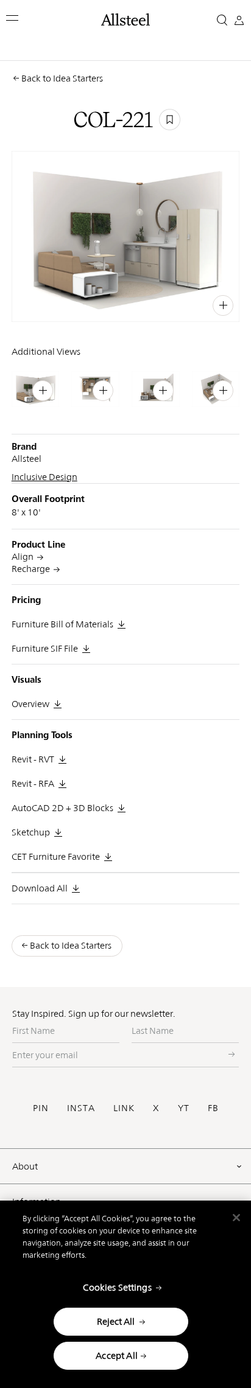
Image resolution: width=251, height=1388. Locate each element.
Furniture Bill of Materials (62, 624)
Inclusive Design (44, 477)
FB (213, 1108)
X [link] (211, 303)
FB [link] (197, 303)
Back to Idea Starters (62, 78)
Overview (30, 704)
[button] (13, 18)
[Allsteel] (125, 19)
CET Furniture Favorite (56, 856)
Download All (40, 888)
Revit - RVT (33, 759)
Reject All (116, 1321)
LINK (124, 1108)
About (25, 1166)
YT (183, 1108)
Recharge (31, 568)
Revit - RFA (33, 783)
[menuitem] (134, 304)
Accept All (117, 1355)
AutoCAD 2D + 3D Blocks (62, 808)
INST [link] (178, 303)
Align (23, 556)
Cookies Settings (117, 1287)
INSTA (81, 1108)
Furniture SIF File (45, 648)
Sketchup (31, 832)
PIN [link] (157, 303)
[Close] (236, 1217)
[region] (125, 1294)
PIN (41, 1108)
